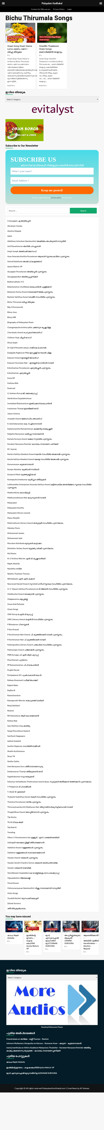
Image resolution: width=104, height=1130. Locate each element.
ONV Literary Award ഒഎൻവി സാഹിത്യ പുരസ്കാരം (30, 619)
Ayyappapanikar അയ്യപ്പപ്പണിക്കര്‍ (22, 276)
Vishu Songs (12, 893)
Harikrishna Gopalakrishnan (19, 398)
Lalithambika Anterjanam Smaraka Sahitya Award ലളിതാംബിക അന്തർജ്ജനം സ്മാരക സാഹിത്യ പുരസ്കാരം (49, 486)
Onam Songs (12, 40)
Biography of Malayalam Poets (20, 322)
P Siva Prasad (13, 629)
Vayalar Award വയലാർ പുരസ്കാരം (22, 858)
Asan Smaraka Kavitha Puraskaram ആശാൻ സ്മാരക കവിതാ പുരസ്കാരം (38, 256)
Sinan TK (11, 756)
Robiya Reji (12, 721)
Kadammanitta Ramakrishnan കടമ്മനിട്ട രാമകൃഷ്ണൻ (29, 429)
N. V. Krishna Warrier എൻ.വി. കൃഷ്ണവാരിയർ (26, 558)
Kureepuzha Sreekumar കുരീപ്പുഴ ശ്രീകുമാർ (26, 479)
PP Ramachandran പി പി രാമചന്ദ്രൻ (23, 665)
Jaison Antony (13, 413)
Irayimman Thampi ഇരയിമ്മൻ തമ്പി (22, 408)
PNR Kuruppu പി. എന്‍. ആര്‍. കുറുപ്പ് (22, 655)
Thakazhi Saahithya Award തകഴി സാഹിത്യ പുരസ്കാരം (31, 797)
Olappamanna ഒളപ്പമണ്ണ (17, 599)
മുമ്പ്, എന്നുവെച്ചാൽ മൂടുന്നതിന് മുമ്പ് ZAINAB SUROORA (52, 940)
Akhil (9, 236)
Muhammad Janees (15, 533)
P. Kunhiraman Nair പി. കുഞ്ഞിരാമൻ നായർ (26, 639)
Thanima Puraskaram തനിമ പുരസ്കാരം (24, 802)
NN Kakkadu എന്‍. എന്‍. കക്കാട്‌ (21, 579)
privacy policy (56, 198)
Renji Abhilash (13, 705)
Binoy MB (11, 317)
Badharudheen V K (15, 282)
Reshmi (10, 710)
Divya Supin (12, 342)
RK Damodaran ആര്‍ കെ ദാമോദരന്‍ (23, 716)
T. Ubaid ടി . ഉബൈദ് (16, 792)
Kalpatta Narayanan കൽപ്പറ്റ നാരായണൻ (25, 434)
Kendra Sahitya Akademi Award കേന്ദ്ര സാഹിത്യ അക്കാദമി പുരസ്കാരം (38, 454)
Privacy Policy (58, 9)
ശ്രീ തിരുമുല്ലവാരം (16, 908)
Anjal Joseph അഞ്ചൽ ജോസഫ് (21, 251)
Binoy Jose (12, 312)
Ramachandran (14, 695)
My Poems (11, 553)
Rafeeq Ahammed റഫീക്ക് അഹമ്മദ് (22, 680)
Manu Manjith (13, 518)
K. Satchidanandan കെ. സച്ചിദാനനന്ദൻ (24, 424)
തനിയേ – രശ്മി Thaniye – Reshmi (34, 1039)
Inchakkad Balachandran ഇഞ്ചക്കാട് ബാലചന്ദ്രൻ (29, 403)
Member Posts (13, 528)
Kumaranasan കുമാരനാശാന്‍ (20, 464)
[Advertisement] (52, 1111)
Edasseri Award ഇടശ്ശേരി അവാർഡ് (22, 358)
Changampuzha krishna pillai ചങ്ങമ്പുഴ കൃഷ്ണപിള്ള (29, 327)
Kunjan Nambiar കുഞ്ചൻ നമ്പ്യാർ (23, 469)
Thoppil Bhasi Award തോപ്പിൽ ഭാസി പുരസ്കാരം (28, 812)
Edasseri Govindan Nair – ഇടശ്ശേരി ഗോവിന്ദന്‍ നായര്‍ (30, 363)
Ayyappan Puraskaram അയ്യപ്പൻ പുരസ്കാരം (27, 271)
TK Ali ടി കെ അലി (15, 822)
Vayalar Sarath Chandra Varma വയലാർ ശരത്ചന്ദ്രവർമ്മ (32, 863)
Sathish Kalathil (14, 741)
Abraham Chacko (14, 226)
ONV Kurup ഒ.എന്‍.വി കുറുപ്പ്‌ (20, 614)
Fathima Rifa (12, 383)
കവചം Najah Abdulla (15, 1062)
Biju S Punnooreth (15, 307)
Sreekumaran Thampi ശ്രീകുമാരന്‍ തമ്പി (25, 771)
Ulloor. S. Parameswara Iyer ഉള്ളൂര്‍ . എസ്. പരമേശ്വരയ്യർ (33, 837)
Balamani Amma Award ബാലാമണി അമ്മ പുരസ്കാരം (30, 292)
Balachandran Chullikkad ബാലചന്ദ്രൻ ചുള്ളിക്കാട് (29, 287)
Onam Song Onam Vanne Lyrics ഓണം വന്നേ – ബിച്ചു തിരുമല (19, 49)
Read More (11, 85)
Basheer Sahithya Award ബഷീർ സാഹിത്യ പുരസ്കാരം (31, 297)
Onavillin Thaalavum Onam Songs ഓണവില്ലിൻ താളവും (50, 49)
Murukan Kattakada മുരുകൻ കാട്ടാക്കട (24, 543)
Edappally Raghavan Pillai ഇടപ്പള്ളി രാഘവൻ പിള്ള (29, 353)
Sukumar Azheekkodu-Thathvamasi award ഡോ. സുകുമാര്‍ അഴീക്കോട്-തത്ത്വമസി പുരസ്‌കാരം (49, 781)
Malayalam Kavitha (15, 508)
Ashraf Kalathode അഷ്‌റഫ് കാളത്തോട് (24, 261)
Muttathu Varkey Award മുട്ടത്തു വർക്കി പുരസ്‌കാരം (30, 548)
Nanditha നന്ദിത (14, 568)
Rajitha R (11, 690)
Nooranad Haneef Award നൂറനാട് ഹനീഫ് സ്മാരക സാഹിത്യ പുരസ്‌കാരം (39, 584)
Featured (11, 388)
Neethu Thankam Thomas (18, 574)
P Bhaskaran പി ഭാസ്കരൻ (18, 624)
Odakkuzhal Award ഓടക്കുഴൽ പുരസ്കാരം (25, 594)
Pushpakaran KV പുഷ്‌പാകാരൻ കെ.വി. (24, 675)
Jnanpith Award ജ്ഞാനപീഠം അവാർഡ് (24, 418)
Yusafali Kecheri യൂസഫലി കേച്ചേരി (22, 898)
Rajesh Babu (12, 685)
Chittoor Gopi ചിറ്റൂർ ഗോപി (19, 337)
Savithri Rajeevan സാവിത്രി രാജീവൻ (23, 746)
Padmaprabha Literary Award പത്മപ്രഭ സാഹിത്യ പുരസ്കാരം (34, 645)
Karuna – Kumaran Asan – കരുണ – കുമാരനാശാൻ (58, 1043)
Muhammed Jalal (14, 538)
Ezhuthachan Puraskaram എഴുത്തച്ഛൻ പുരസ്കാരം (29, 368)
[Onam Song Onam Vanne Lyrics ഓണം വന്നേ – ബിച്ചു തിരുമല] (20, 33)
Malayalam (12, 503)
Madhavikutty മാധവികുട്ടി (18, 492)
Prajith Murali (13, 670)
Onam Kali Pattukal (15, 604)
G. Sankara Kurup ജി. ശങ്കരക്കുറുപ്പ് (22, 393)
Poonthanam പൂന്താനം (17, 660)
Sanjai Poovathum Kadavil (18, 731)
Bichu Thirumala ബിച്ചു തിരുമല (18, 37)
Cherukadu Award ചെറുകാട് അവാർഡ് (24, 332)
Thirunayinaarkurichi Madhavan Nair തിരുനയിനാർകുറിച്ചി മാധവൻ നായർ (40, 807)
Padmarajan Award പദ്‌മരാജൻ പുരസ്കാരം (25, 650)
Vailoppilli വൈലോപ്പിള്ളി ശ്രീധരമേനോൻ (25, 842)
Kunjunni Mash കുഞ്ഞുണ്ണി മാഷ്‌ (21, 474)
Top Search (12, 827)
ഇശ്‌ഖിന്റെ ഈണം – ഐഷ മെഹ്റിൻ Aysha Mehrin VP (30, 1067)
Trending (11, 832)
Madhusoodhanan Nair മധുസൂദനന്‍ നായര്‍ (26, 497)
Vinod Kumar (13, 883)
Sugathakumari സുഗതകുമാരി (20, 776)
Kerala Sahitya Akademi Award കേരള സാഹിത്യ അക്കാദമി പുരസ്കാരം (38, 459)
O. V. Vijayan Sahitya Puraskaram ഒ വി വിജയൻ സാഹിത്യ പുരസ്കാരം (37, 589)
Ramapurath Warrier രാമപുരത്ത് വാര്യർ (25, 700)
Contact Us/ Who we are (40, 9)
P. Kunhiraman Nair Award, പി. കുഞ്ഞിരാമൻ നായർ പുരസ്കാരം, (34, 634)
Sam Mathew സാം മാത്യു (18, 726)
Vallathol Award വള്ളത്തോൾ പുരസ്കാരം (25, 847)
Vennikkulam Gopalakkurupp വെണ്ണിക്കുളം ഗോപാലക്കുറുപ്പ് (33, 873)
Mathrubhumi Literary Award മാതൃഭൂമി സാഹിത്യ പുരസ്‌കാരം (35, 523)
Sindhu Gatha (13, 761)
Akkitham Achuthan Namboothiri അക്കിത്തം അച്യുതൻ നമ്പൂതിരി (36, 241)
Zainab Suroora (14, 903)
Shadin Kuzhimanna (16, 751)
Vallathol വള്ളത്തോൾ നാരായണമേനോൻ (26, 852)
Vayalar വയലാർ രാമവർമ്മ (19, 868)
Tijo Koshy (11, 817)
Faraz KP (11, 378)
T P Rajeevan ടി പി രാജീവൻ (19, 787)
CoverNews (72, 1088)
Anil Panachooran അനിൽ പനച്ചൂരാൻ (24, 246)
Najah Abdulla (13, 563)
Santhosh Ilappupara (16, 736)
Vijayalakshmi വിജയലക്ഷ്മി (18, 878)
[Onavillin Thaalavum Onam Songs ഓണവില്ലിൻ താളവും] (52, 33)
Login (69, 9)
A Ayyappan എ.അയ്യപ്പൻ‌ (19, 221)
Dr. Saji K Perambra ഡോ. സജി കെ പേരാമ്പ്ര (26, 347)
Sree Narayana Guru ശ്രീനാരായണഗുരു (25, 766)
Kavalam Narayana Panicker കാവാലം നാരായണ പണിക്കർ (32, 444)
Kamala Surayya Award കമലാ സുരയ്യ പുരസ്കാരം (29, 439)
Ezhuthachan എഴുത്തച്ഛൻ (18, 373)
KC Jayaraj (11, 449)
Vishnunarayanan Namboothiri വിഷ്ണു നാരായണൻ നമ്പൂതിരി (34, 888)
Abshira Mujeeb (14, 231)
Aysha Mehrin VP (14, 266)
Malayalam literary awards (18, 513)
